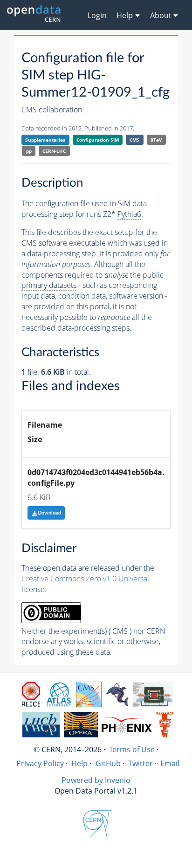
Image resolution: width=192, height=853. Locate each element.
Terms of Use (132, 749)
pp (29, 151)
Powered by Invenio (96, 780)
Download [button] (49, 512)
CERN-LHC (54, 151)
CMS (134, 140)
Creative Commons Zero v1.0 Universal (85, 578)
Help (79, 763)
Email (169, 763)
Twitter (140, 763)
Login (97, 15)
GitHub (108, 763)
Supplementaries (45, 140)
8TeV (156, 140)
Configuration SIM (97, 140)
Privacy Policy (40, 763)
